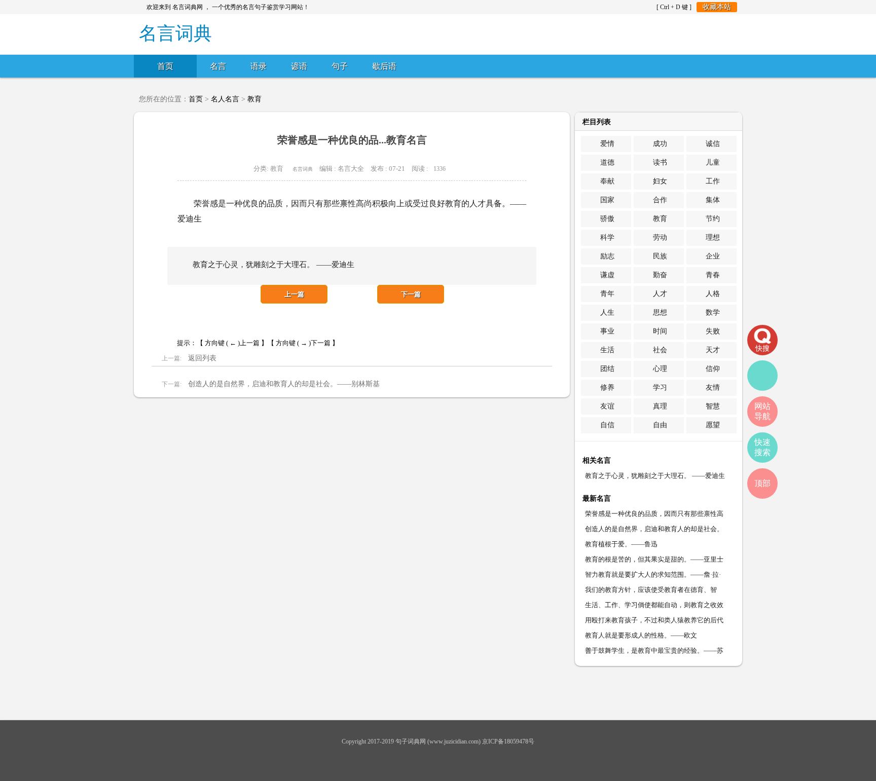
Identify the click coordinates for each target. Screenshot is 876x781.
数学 (713, 312)
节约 (713, 218)
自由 (660, 425)
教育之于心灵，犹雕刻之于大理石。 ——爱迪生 (655, 475)
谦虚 (607, 275)
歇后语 (384, 66)
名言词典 (303, 169)
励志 (607, 256)
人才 (660, 293)
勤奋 (660, 275)
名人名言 (225, 99)
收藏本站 (717, 7)
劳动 (660, 237)
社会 (660, 350)
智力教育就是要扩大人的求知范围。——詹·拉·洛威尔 (653, 576)
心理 (660, 369)
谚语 (299, 66)
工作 (713, 181)
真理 (660, 406)
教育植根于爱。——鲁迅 (621, 544)
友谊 (607, 406)
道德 (607, 162)
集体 (713, 200)
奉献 (607, 181)
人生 (607, 312)
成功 (660, 143)
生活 (607, 350)
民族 (660, 256)
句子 (340, 66)
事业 (607, 331)
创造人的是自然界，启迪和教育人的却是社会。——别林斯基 (284, 384)
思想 (660, 312)
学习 (660, 387)
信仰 (713, 369)
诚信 (713, 143)
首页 (165, 66)
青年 (607, 293)
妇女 (660, 181)
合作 (660, 200)
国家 (607, 200)
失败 (713, 331)
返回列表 (202, 358)
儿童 (713, 162)
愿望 (713, 425)
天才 (713, 350)
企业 (713, 256)
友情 (713, 387)
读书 (660, 162)
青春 (713, 275)
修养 (607, 387)
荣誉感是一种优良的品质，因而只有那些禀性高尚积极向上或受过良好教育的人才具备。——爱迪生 (654, 516)
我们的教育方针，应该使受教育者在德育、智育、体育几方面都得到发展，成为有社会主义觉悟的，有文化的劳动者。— (654, 592)
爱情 (607, 143)
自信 (607, 425)
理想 (713, 237)
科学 (607, 237)
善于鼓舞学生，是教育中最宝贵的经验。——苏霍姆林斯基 (654, 652)
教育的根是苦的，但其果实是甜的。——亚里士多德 (654, 561)
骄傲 (607, 218)
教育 (254, 99)
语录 (258, 66)
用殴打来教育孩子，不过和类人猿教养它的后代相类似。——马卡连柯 (654, 622)
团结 (607, 369)
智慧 (713, 406)
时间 (660, 331)
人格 (713, 293)
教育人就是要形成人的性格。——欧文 (641, 635)
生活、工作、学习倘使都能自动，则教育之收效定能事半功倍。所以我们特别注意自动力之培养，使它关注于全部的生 (654, 607)
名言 (218, 66)
